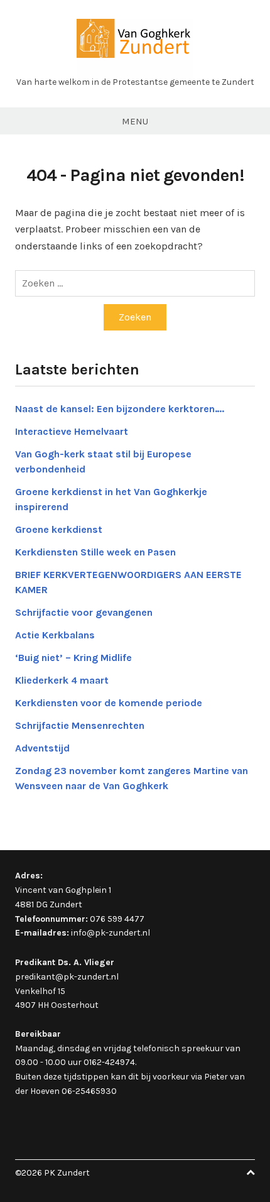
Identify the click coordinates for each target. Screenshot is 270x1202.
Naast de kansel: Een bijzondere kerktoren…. (119, 409)
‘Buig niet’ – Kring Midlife (73, 658)
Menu (135, 121)
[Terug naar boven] (250, 1172)
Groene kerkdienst (58, 529)
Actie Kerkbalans (55, 635)
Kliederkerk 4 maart (62, 680)
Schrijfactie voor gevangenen (84, 612)
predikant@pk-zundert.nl (67, 976)
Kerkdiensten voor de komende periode (108, 703)
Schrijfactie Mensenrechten (79, 725)
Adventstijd (42, 748)
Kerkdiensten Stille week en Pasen (95, 552)
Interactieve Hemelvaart (71, 431)
